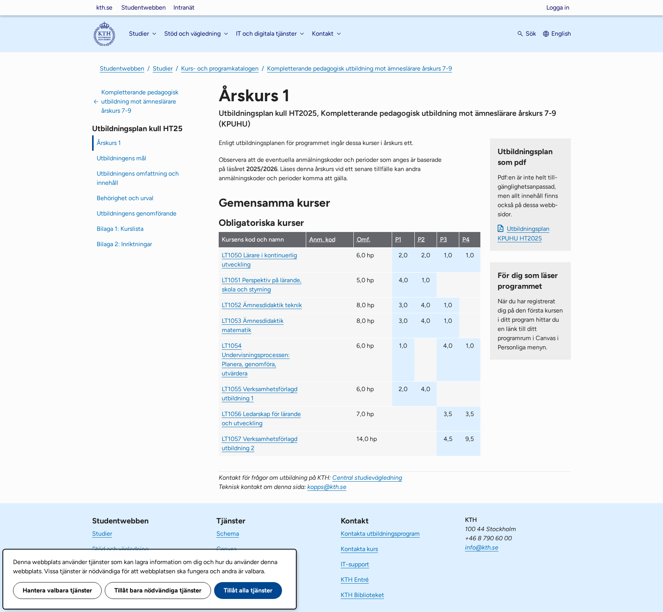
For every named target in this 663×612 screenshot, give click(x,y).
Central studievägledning (367, 477)
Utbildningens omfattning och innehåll (138, 178)
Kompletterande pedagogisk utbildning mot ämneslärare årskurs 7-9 (359, 68)
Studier (163, 68)
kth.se (104, 7)
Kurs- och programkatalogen (220, 68)
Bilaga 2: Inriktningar (124, 244)
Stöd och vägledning (120, 549)
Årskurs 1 (109, 142)
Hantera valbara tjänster (57, 590)
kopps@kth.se (326, 486)
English (561, 33)
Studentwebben (143, 7)
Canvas (226, 549)
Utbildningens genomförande (136, 213)
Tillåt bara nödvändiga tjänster (157, 590)
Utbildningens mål (121, 158)
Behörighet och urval (125, 198)
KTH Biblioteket (362, 595)
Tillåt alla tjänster (248, 590)
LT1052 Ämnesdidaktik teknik (262, 305)
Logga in (557, 7)
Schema (227, 533)
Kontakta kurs (359, 549)
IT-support (355, 564)
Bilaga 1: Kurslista (120, 228)
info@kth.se (481, 547)
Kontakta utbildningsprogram (380, 533)
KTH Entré (355, 579)
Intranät (184, 7)
